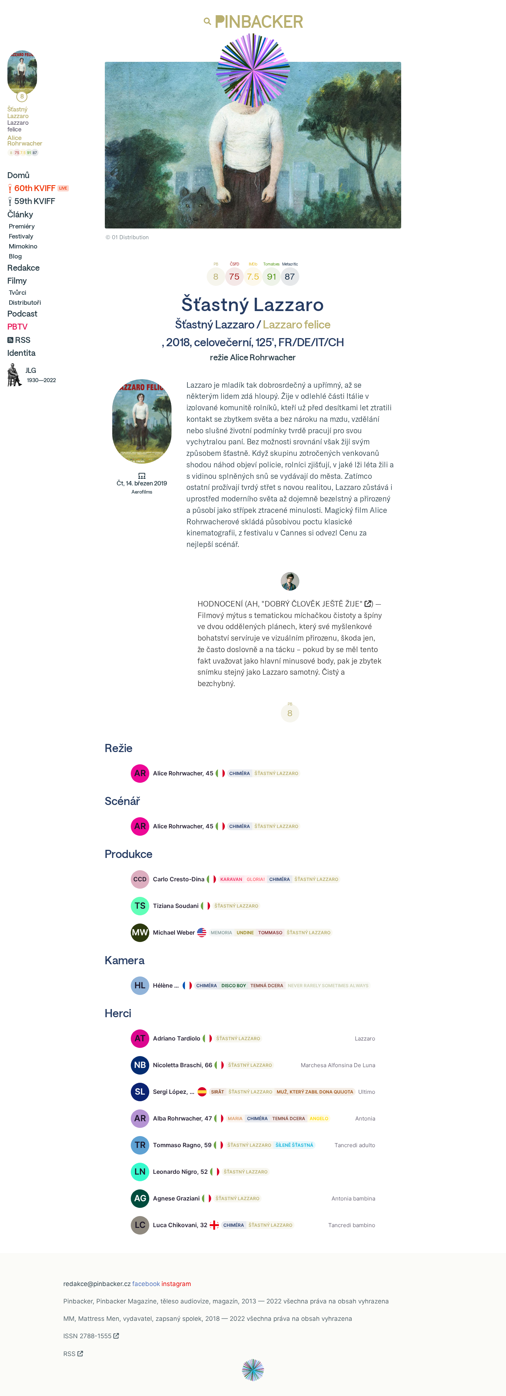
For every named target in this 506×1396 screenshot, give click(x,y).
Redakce (23, 267)
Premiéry (22, 226)
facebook (146, 1284)
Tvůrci (17, 292)
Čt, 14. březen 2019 (142, 487)
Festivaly (21, 236)
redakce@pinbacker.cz (97, 1284)
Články (20, 214)
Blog (15, 256)
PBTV (17, 326)
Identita (21, 352)
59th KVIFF (34, 201)
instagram (176, 1284)
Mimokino (23, 246)
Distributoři (25, 302)
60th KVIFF (40, 188)
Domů (18, 175)
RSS (22, 339)
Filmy (17, 280)
